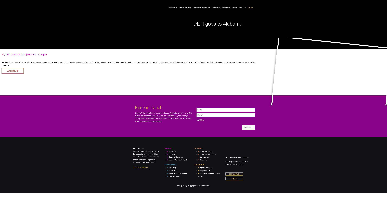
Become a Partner (206, 151)
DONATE (234, 179)
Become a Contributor (208, 154)
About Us (172, 151)
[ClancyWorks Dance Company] (146, 7)
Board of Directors (176, 157)
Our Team (172, 154)
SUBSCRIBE (248, 127)
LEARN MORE (12, 71)
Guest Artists (174, 171)
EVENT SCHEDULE (141, 167)
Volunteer (203, 160)
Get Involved (204, 157)
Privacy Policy (182, 186)
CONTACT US (234, 174)
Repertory (172, 168)
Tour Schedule (174, 176)
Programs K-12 (205, 171)
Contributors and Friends (178, 160)
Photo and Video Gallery (178, 173)
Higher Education (206, 168)
